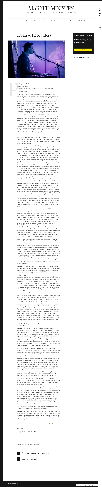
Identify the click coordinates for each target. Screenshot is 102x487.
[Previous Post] (100, 29)
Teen (50, 26)
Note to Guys (30, 26)
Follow (83, 49)
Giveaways (72, 26)
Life (71, 21)
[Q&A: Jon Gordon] (100, 32)
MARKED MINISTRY (50, 8)
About (17, 21)
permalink (37, 444)
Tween (42, 26)
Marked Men (60, 26)
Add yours (46, 453)
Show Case (54, 21)
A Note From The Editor (31, 21)
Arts (63, 21)
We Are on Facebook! (81, 58)
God (44, 21)
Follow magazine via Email (83, 35)
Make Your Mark (82, 21)
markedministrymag (21, 32)
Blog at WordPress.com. (13, 483)
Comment (55, 471)
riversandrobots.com (50, 424)
